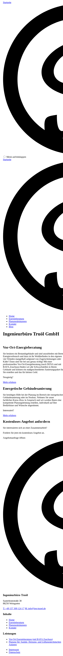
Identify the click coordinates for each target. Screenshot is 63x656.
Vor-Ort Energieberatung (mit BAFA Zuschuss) (31, 639)
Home (12, 316)
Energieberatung (16, 318)
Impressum (14, 649)
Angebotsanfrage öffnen (14, 438)
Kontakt (12, 324)
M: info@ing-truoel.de (35, 608)
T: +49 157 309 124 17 (13, 608)
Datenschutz (14, 652)
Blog (11, 326)
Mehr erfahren (9, 382)
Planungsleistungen (18, 321)
